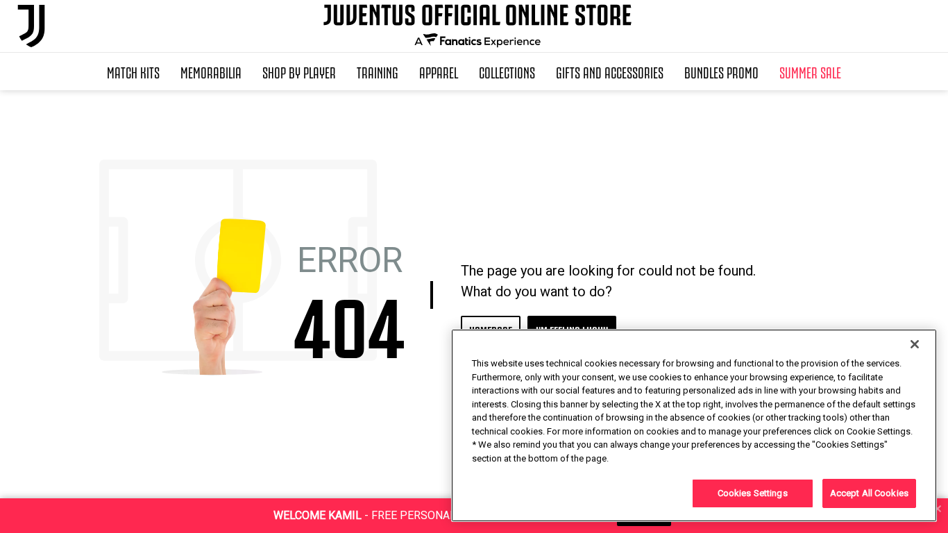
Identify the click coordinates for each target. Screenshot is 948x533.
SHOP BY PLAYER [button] (299, 71)
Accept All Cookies (869, 493)
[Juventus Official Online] (31, 26)
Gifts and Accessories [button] (609, 71)
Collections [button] (507, 71)
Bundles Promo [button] (721, 71)
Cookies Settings (753, 493)
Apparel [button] (438, 71)
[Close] (914, 344)
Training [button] (377, 71)
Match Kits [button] (133, 71)
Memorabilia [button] (211, 71)
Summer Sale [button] (810, 71)
